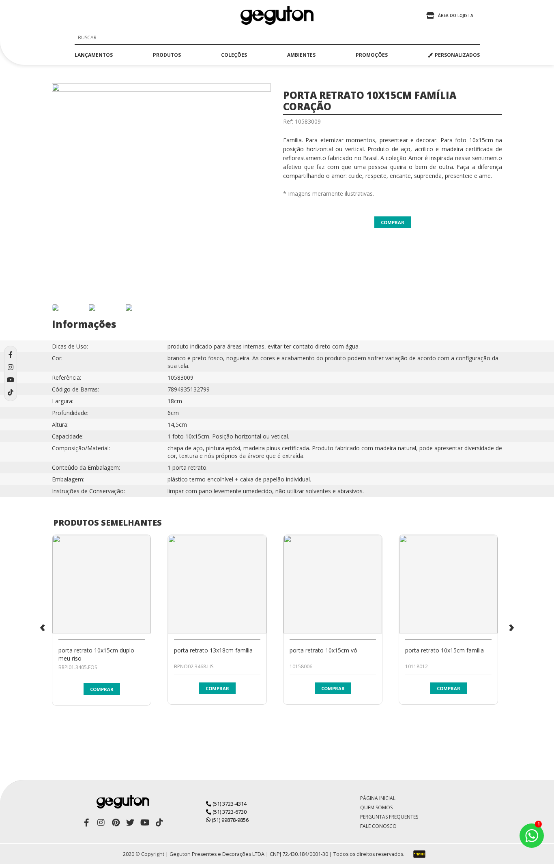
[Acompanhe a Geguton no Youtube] (145, 823)
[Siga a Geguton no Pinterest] (116, 823)
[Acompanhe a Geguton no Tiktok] (159, 823)
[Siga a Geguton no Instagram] (101, 823)
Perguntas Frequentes (389, 816)
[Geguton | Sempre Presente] (277, 15)
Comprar (392, 222)
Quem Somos (376, 807)
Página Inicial (377, 798)
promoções (372, 54)
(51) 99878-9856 (229, 819)
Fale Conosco (378, 826)
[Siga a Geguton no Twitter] (130, 823)
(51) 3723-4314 (229, 803)
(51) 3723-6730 (229, 811)
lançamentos (94, 54)
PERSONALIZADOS (457, 54)
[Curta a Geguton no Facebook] (86, 823)
